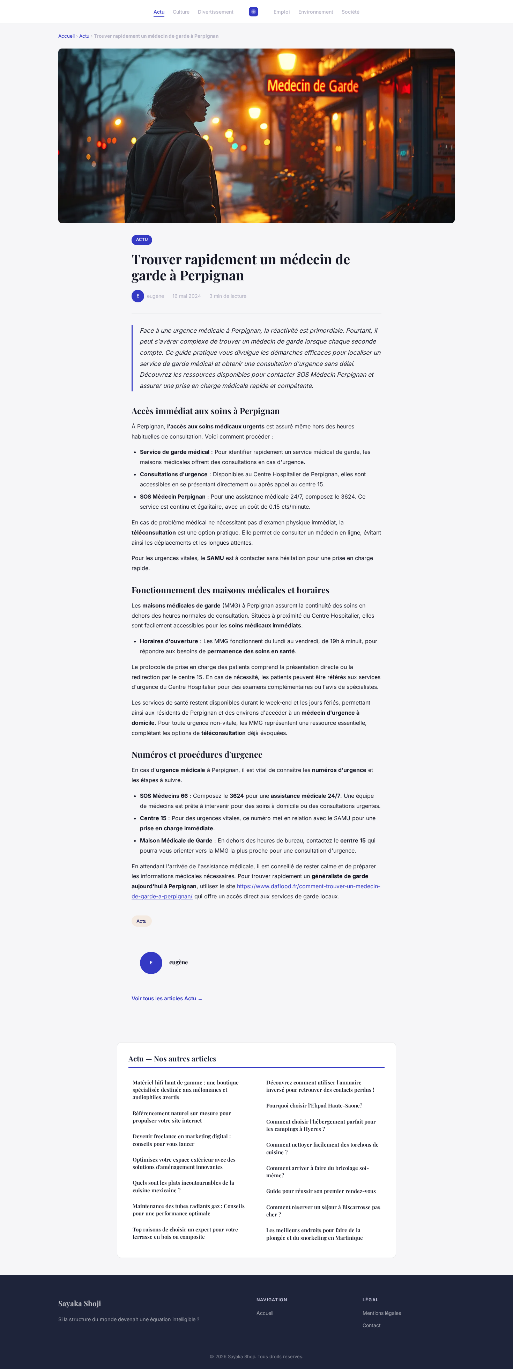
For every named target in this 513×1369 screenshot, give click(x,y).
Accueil (66, 36)
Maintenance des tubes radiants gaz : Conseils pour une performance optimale (189, 1209)
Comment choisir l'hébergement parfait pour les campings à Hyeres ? (321, 1125)
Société (350, 12)
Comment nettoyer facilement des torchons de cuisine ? (322, 1148)
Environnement (315, 12)
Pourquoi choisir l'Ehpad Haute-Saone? (314, 1105)
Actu (159, 12)
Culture (181, 12)
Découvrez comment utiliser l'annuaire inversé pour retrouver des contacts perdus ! (320, 1086)
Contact (372, 1325)
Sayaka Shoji (79, 1303)
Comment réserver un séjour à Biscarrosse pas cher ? (323, 1211)
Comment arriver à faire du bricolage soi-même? (317, 1171)
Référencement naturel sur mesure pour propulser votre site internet (182, 1117)
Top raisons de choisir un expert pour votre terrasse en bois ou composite (185, 1233)
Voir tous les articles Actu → (167, 998)
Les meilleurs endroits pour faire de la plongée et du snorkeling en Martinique (314, 1234)
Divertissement (215, 12)
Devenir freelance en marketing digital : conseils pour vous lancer (182, 1140)
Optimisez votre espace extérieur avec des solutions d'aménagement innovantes (184, 1163)
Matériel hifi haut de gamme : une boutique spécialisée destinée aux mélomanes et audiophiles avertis (186, 1090)
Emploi (282, 12)
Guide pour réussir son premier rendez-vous (321, 1190)
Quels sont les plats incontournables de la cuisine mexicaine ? (183, 1186)
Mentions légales (382, 1313)
